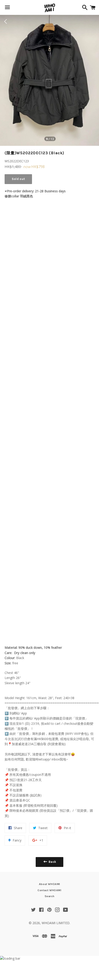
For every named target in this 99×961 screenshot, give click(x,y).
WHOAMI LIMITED (56, 923)
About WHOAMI (49, 884)
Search (50, 896)
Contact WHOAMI (49, 890)
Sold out (18, 179)
